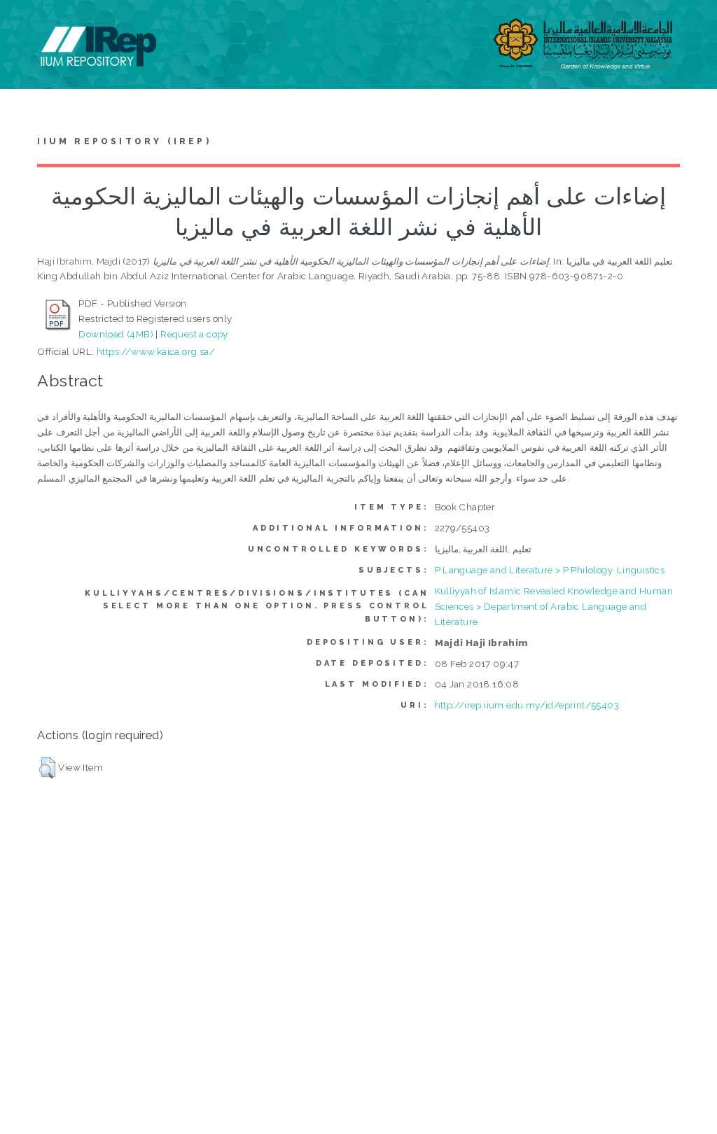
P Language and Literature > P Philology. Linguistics (550, 569)
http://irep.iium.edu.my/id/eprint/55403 (527, 704)
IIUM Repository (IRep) (124, 141)
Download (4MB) (115, 334)
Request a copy (194, 334)
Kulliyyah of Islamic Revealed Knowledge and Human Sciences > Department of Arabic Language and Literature (554, 606)
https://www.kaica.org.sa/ (156, 351)
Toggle (25, 26)
